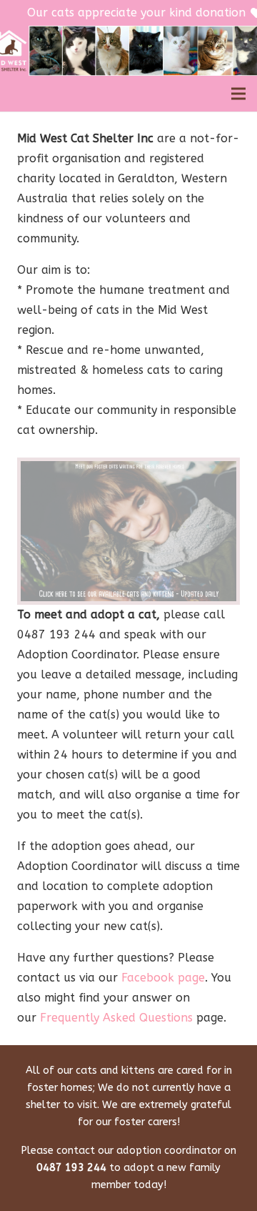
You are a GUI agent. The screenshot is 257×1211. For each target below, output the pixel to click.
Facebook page (163, 977)
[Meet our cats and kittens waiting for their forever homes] (128, 531)
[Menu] (238, 94)
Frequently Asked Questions (116, 1017)
